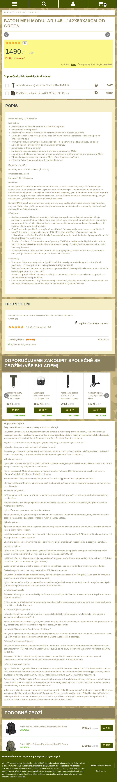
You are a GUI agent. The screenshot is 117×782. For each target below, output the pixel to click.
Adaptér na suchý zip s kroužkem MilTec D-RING (42, 85)
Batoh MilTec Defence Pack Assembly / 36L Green (44, 744)
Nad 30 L (34, 12)
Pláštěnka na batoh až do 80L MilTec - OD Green (42, 93)
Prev (6, 34)
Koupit (107, 728)
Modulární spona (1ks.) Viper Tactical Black (97, 396)
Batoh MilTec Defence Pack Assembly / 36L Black (43, 726)
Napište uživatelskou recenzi (93, 323)
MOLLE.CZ (9, 12)
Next (107, 34)
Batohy (22, 12)
